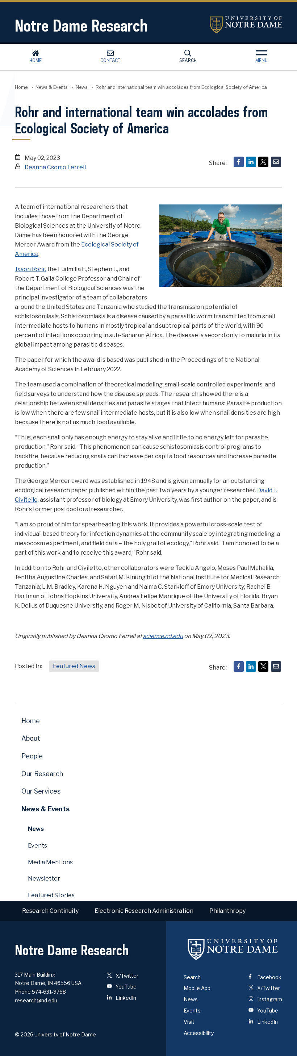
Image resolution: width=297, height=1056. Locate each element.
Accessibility (199, 1033)
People (32, 756)
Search (188, 60)
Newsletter (44, 878)
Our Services (40, 791)
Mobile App (197, 988)
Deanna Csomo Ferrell (55, 167)
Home (35, 60)
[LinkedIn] (251, 162)
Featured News (74, 666)
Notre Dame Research (81, 25)
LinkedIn (125, 998)
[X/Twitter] (263, 162)
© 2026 (24, 1034)
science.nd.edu (163, 636)
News (82, 87)
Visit (189, 1022)
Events (37, 845)
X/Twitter (126, 976)
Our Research (42, 774)
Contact (110, 60)
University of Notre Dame (246, 24)
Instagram (269, 999)
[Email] (276, 162)
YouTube (125, 986)
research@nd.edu (36, 1000)
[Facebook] (239, 162)
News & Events (51, 87)
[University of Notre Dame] (233, 949)
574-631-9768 (49, 992)
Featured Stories (51, 895)
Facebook (268, 977)
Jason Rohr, (30, 269)
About (30, 738)
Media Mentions (50, 862)
